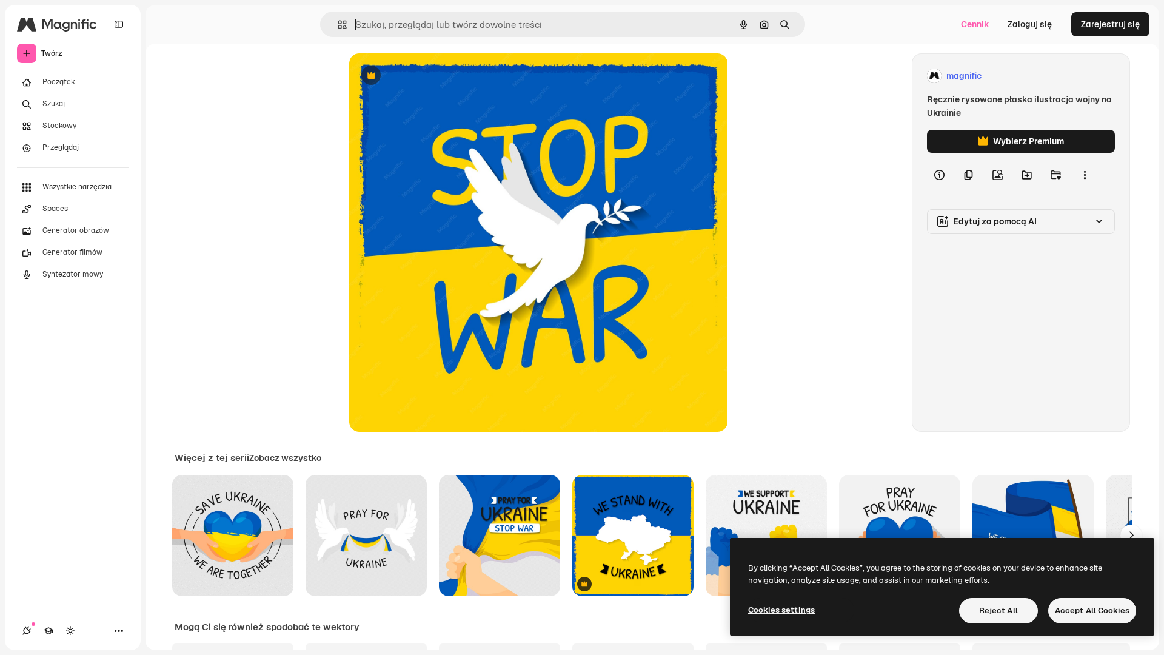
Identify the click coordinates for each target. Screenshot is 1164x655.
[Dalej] (1131, 535)
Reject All (998, 610)
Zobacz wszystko (285, 457)
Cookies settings (781, 610)
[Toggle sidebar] (119, 24)
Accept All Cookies (1092, 610)
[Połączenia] (26, 630)
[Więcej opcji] (1084, 175)
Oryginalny (433, 76)
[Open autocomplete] (337, 24)
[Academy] (48, 630)
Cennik (975, 24)
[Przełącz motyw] (70, 630)
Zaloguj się (1030, 24)
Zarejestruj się (1110, 24)
